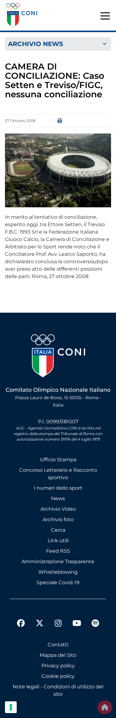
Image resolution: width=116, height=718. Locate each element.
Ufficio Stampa (58, 459)
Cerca (58, 530)
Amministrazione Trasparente (58, 561)
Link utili (58, 540)
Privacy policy (58, 666)
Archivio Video (58, 509)
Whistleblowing (58, 572)
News (58, 498)
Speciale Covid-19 (58, 582)
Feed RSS (58, 551)
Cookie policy (58, 676)
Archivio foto (58, 519)
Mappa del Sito (58, 655)
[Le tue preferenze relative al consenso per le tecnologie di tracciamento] (11, 707)
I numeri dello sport (58, 488)
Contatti (58, 645)
